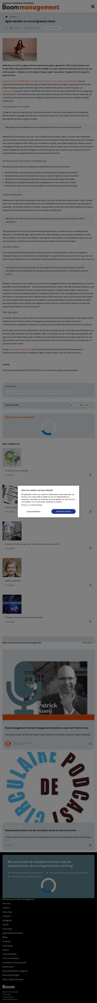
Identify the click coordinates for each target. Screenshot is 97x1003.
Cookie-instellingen (33, 511)
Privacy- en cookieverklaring (31, 505)
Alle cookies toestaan (63, 511)
